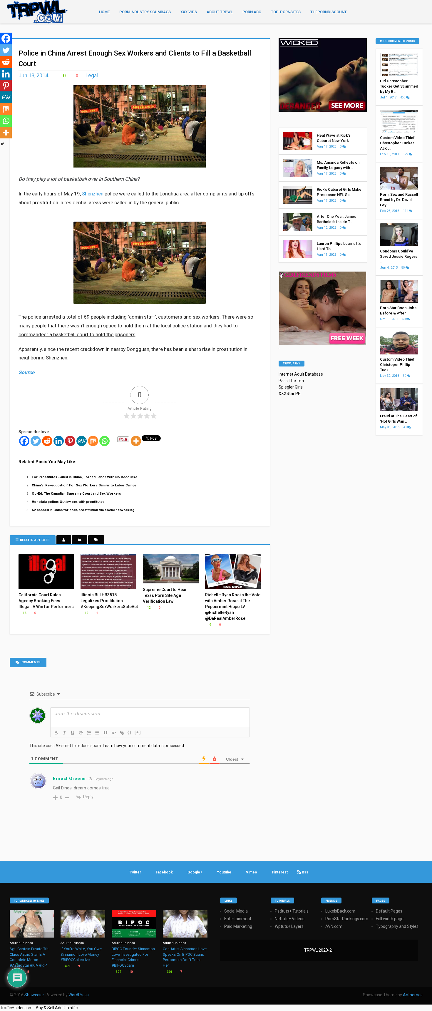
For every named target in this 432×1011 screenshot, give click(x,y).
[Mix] (93, 441)
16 (24, 613)
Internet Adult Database (301, 374)
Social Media (236, 911)
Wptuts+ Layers (289, 926)
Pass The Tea (291, 380)
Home (104, 12)
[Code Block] (114, 732)
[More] (136, 441)
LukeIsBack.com (340, 911)
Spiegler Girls (291, 387)
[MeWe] (81, 441)
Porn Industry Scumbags (145, 12)
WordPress (78, 994)
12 (86, 613)
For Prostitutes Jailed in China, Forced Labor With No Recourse (84, 477)
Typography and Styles (397, 926)
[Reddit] (47, 441)
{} (130, 732)
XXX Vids (188, 12)
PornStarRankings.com (346, 918)
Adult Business (21, 943)
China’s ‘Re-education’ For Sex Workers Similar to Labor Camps (84, 485)
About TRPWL (220, 12)
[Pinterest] (70, 441)
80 (403, 267)
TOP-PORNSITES (286, 12)
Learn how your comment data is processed (143, 745)
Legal (92, 75)
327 (118, 972)
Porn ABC (251, 12)
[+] (138, 732)
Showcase (34, 994)
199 (406, 154)
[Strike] (81, 732)
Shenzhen (92, 194)
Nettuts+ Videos (289, 918)
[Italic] (64, 732)
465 (403, 97)
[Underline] (72, 732)
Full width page (389, 918)
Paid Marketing (238, 926)
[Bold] (56, 732)
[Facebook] (24, 441)
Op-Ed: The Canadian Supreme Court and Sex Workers (76, 493)
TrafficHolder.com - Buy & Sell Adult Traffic (39, 1007)
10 (130, 972)
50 (404, 319)
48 (405, 427)
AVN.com (333, 926)
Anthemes (413, 994)
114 (406, 210)
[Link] (122, 732)
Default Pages (389, 911)
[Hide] (2, 144)
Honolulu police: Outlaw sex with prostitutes (68, 502)
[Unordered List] (97, 732)
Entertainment (237, 918)
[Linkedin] (58, 441)
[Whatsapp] (104, 441)
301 (169, 972)
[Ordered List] (89, 732)
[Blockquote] (105, 732)
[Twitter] (36, 441)
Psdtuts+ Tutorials (292, 911)
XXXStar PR (290, 393)
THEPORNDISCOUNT (328, 12)
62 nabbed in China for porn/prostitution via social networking (83, 510)
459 (67, 966)
